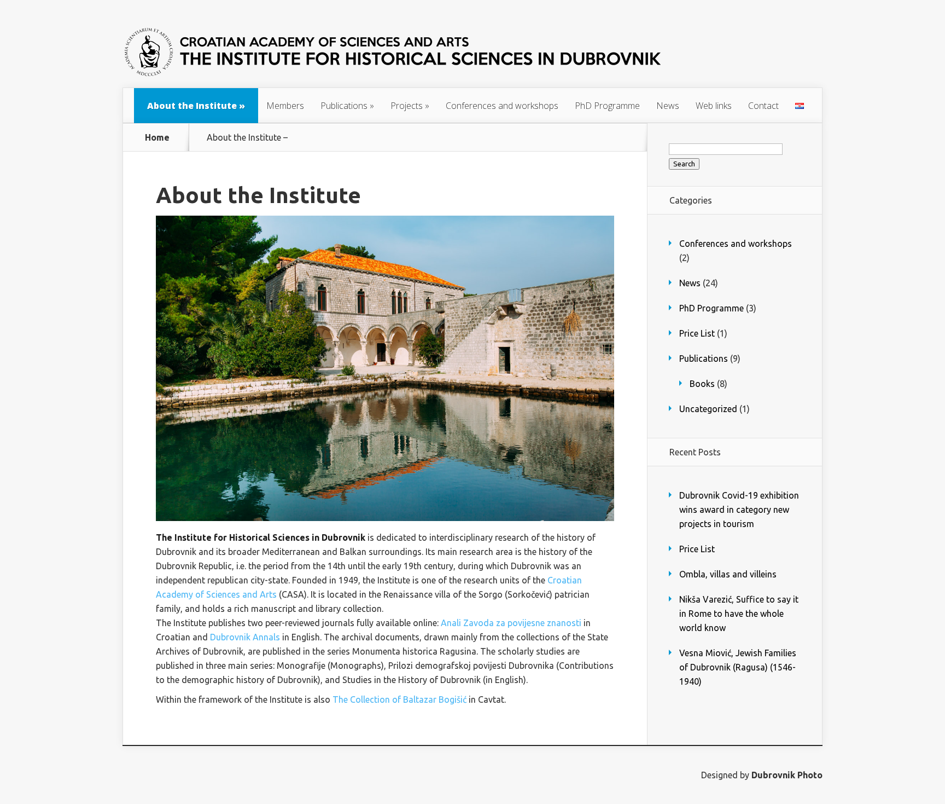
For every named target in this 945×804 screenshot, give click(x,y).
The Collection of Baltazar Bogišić (399, 699)
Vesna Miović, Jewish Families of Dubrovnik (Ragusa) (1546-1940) (737, 667)
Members (285, 106)
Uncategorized (708, 409)
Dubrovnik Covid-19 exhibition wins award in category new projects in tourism (739, 509)
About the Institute (196, 106)
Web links (714, 106)
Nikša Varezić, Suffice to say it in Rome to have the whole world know (738, 613)
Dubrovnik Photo (786, 775)
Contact (763, 106)
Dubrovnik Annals (245, 637)
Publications (347, 106)
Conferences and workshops (502, 106)
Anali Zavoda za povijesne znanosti (511, 623)
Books (702, 384)
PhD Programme (607, 106)
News (667, 106)
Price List (697, 333)
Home (157, 137)
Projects (409, 106)
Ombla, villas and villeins (728, 574)
